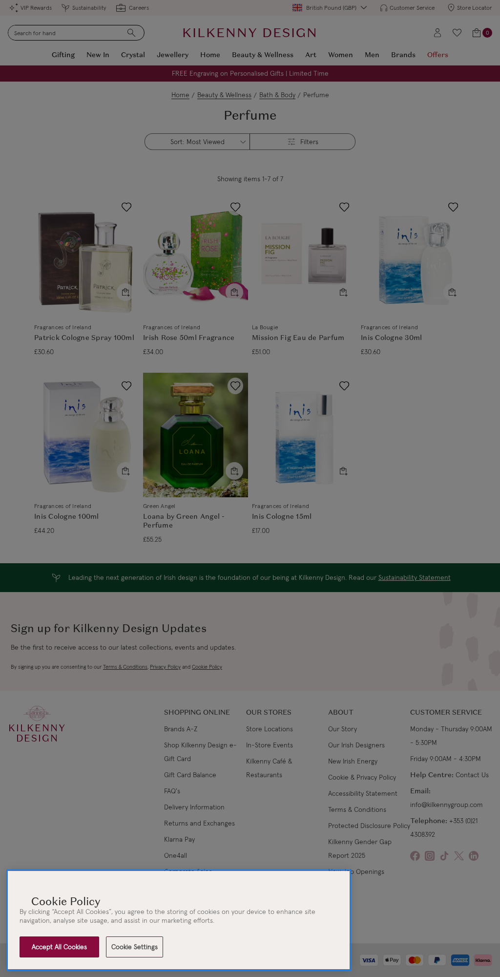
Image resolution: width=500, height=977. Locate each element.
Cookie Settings (134, 946)
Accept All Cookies (59, 946)
